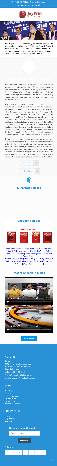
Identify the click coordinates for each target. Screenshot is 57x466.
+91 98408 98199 (21, 2)
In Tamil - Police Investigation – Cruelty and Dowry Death (27, 259)
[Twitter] (22, 5)
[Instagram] (39, 5)
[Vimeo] (25, 5)
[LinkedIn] (32, 5)
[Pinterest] (35, 5)
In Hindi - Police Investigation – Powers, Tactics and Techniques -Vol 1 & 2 (29, 261)
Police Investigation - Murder (25, 251)
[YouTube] (29, 5)
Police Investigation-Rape (16, 248)
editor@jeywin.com (39, 2)
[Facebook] (18, 5)
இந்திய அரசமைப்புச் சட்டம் (32, 264)
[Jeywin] (30, 14)
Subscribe (24, 441)
